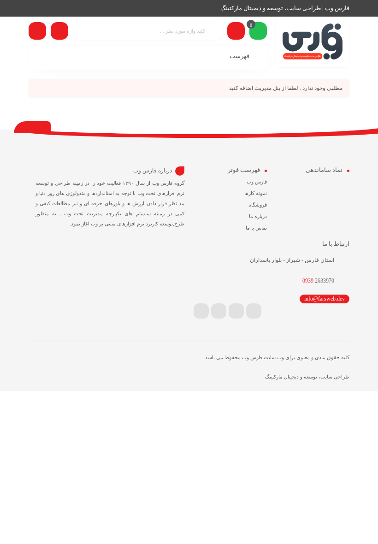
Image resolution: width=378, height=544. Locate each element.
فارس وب (257, 181)
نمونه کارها (255, 193)
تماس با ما (256, 228)
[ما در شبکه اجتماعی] (37, 31)
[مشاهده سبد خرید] (258, 31)
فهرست (240, 56)
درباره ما (258, 216)
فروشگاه (257, 204)
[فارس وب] (313, 42)
